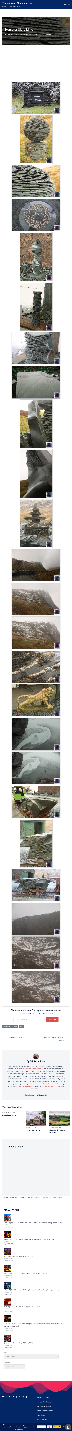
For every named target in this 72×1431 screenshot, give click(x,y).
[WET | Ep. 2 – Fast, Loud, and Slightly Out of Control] (7, 1302)
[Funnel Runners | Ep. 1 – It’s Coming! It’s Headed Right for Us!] (7, 1268)
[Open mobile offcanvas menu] (69, 5)
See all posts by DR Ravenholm (36, 1095)
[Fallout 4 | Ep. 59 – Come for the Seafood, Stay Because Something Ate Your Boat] (7, 1217)
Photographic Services (45, 1411)
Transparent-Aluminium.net (17, 3)
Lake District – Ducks (17, 1037)
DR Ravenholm (12, 34)
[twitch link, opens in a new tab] (6, 1396)
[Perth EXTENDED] (36, 1118)
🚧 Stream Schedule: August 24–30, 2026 (18, 1256)
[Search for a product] (65, 4)
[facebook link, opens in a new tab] (23, 1396)
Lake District (7, 1026)
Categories (7, 1352)
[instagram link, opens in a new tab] (16, 1396)
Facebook (36, 1089)
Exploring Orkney (9, 1115)
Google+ (59, 1086)
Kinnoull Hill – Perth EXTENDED (57, 1131)
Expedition (37, 34)
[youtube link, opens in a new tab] (3, 1396)
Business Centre (43, 1397)
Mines (21, 1026)
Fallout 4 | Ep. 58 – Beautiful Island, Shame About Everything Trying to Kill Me (31, 1290)
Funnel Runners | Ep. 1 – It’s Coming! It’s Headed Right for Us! (25, 1273)
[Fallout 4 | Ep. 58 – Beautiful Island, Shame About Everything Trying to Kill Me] (7, 1285)
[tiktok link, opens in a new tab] (13, 1396)
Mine (15, 1026)
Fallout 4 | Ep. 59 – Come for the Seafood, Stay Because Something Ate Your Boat (33, 1223)
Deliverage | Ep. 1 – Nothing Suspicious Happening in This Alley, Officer (29, 1239)
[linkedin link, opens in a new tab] (26, 1396)
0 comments (48, 34)
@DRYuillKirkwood (25, 1086)
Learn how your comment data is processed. (46, 1197)
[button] (68, 1427)
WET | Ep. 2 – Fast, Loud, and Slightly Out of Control (22, 1307)
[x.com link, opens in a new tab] (20, 1396)
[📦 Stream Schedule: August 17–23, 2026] (7, 1338)
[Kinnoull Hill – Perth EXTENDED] (59, 1118)
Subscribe (52, 1020)
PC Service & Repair (44, 1406)
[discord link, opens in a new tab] (9, 1396)
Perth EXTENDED (33, 1130)
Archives (7, 1363)
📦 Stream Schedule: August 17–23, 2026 (18, 1343)
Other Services (42, 1419)
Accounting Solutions (44, 1402)
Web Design (41, 1415)
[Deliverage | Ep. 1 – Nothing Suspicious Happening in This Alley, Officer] (7, 1234)
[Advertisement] (36, 61)
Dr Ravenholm (48, 1086)
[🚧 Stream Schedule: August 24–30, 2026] (7, 1251)
